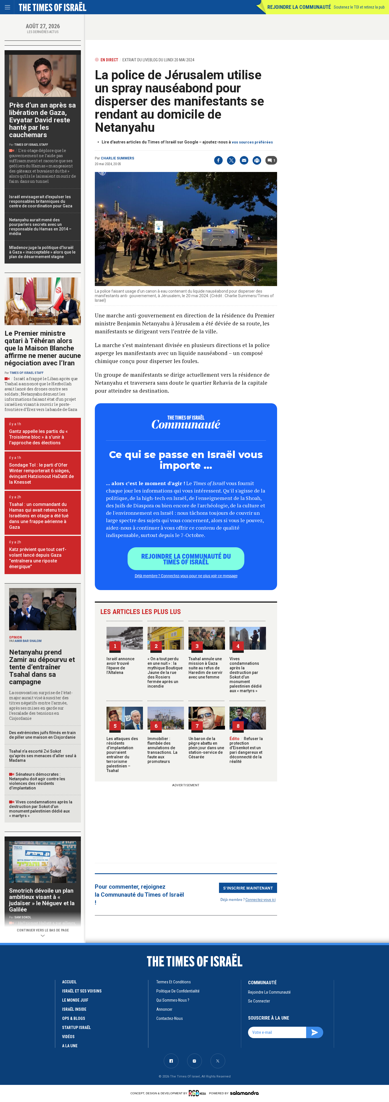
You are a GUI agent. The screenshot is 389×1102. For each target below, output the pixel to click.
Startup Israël (76, 1027)
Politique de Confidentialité (178, 991)
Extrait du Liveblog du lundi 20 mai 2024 (158, 60)
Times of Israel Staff (31, 144)
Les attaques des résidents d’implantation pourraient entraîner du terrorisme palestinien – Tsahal (122, 754)
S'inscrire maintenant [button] (248, 887)
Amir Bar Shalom (28, 641)
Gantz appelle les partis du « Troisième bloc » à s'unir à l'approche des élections (38, 437)
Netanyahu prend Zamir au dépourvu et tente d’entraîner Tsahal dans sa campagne (42, 667)
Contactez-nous (169, 1018)
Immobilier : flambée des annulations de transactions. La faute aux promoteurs (162, 750)
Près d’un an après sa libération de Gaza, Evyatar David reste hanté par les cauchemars (42, 120)
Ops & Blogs (73, 1018)
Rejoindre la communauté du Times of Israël (186, 559)
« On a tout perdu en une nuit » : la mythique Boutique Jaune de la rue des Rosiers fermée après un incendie (165, 672)
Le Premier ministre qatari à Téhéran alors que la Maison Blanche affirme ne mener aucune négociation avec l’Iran (43, 348)
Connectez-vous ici (260, 899)
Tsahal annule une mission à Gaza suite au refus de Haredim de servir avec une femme (206, 668)
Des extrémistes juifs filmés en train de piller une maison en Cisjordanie (42, 735)
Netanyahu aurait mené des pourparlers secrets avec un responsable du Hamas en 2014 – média (40, 227)
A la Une (69, 1046)
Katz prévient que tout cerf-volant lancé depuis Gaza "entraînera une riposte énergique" (37, 558)
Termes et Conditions (173, 982)
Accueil (69, 982)
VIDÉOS (68, 1036)
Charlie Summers (117, 158)
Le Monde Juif (75, 1000)
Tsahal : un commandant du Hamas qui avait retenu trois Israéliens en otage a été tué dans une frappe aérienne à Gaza (38, 516)
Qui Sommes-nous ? (172, 1000)
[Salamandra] (244, 1093)
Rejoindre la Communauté (299, 7)
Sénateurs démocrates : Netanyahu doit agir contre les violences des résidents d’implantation (37, 781)
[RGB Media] (198, 1093)
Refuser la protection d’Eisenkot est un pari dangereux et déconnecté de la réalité (246, 750)
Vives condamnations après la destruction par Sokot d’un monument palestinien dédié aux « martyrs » (246, 675)
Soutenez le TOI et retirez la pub (359, 7)
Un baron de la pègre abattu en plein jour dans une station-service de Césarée (206, 747)
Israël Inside (74, 1009)
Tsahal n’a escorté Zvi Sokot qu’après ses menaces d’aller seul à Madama (42, 756)
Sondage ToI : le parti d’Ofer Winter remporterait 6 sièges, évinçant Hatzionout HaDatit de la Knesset (41, 473)
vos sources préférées (252, 142)
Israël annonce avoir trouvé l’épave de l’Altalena (120, 666)
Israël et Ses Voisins (82, 991)
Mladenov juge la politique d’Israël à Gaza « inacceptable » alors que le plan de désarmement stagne (42, 252)
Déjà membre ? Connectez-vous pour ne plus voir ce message (186, 575)
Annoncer (164, 1009)
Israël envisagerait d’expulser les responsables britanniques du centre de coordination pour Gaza (40, 201)
